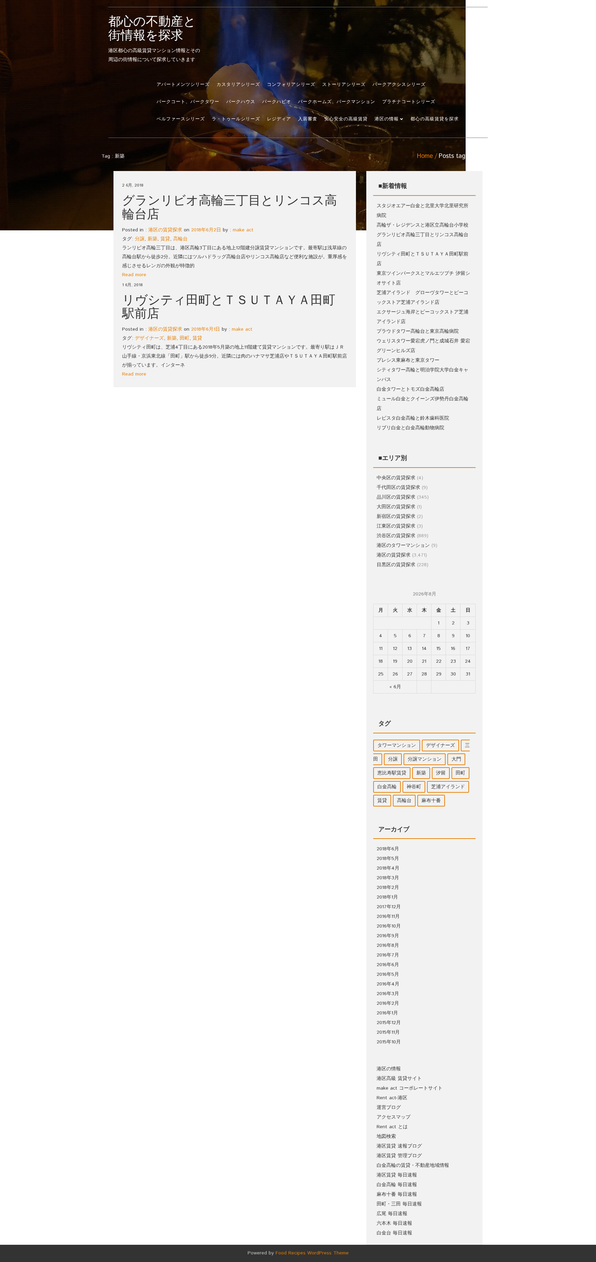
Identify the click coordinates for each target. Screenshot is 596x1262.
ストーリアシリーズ (344, 84)
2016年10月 (389, 926)
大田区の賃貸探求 (396, 506)
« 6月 (395, 686)
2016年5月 (388, 974)
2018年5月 (388, 858)
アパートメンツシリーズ (183, 84)
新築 (152, 239)
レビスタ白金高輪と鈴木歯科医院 (413, 418)
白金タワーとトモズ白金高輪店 (410, 389)
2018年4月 (388, 868)
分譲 (140, 239)
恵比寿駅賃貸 (391, 773)
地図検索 (386, 1136)
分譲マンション (424, 759)
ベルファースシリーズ (181, 119)
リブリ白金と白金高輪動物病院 (410, 427)
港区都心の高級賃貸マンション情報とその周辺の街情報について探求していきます (154, 39)
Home (425, 156)
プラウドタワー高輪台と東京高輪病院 (418, 331)
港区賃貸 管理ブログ (399, 1155)
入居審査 (307, 119)
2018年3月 (388, 877)
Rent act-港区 (392, 1097)
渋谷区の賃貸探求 (396, 535)
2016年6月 (388, 964)
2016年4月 (388, 984)
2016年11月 (388, 916)
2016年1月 (387, 1013)
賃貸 (165, 239)
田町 (184, 338)
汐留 (441, 773)
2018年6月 (388, 848)
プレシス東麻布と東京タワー (408, 360)
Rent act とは (392, 1126)
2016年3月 (388, 993)
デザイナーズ (149, 338)
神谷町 (414, 786)
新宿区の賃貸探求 (396, 516)
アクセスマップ (393, 1117)
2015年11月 (388, 1032)
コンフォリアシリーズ (291, 84)
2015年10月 (389, 1042)
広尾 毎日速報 (392, 1213)
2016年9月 (388, 935)
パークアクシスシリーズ (399, 84)
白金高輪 (387, 786)
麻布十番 (431, 800)
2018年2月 (388, 887)
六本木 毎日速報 (394, 1223)
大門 (456, 759)
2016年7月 (388, 955)
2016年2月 (388, 1003)
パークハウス (240, 102)
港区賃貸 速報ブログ (399, 1146)
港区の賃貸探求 (165, 230)
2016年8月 (388, 945)
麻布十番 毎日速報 (397, 1194)
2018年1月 (387, 897)
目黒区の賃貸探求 (396, 564)
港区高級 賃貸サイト (399, 1078)
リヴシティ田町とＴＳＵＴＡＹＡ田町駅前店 (228, 307)
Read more (134, 274)
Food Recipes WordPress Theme (312, 1253)
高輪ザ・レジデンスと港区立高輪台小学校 (422, 225)
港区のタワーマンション (403, 545)
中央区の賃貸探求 (396, 477)
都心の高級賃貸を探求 (434, 119)
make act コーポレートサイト (410, 1088)
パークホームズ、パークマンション (336, 102)
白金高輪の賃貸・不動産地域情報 (413, 1165)
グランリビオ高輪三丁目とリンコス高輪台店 (229, 208)
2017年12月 (389, 906)
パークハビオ (276, 102)
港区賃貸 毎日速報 (397, 1175)
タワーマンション (396, 745)
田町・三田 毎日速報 (399, 1204)
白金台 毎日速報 (394, 1233)
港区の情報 (387, 119)
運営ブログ (389, 1107)
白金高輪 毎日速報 (397, 1184)
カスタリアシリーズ (238, 84)
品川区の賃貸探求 (396, 497)
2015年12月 (389, 1022)
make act (243, 230)
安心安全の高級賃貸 (346, 119)
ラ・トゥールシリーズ (236, 119)
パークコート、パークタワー (188, 102)
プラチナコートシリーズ (408, 102)
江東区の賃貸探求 (396, 526)
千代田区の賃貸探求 (398, 487)
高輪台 (180, 239)
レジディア (279, 119)
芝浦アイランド (448, 786)
